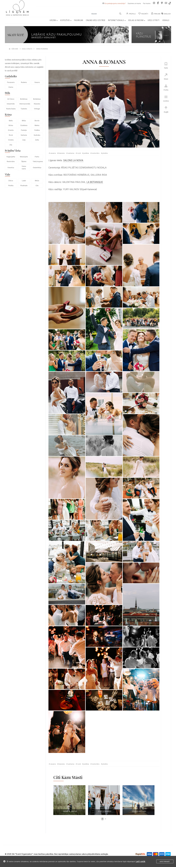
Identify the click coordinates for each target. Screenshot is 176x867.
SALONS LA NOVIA (73, 160)
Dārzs (11, 181)
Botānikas (37, 99)
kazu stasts (27, 49)
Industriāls (11, 104)
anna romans (42, 49)
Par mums (146, 3)
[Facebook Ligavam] (158, 3)
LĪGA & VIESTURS (105, 811)
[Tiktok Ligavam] (170, 3)
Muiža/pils (24, 157)
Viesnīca (10, 168)
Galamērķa (37, 168)
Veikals (165, 20)
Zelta (37, 140)
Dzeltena (23, 125)
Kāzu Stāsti (153, 20)
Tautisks (24, 109)
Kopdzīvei (65, 20)
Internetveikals (116, 20)
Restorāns (11, 161)
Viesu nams (24, 167)
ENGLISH (167, 14)
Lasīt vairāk (140, 861)
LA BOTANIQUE (95, 182)
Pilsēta (10, 185)
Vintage (37, 109)
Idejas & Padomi (135, 20)
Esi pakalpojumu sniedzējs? (115, 3)
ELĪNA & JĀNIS (139, 811)
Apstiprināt (165, 861)
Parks (37, 157)
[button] (102, 819)
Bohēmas (23, 99)
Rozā (11, 135)
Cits (37, 185)
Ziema (10, 87)
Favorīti (144, 14)
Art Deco (10, 99)
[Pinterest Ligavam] (162, 3)
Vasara (37, 82)
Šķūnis (23, 161)
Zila (10, 145)
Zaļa (24, 140)
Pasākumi (78, 20)
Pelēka (37, 130)
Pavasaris (11, 82)
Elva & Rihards (70, 811)
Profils (132, 14)
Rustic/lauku (11, 109)
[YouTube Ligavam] (166, 3)
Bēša (24, 121)
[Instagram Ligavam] (154, 3)
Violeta (11, 140)
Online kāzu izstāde (95, 20)
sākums (14, 49)
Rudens (24, 82)
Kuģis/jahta (11, 157)
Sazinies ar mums (134, 3)
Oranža (11, 130)
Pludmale (23, 185)
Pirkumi (157, 14)
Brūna (11, 125)
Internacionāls (24, 104)
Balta (11, 121)
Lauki (24, 181)
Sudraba (37, 135)
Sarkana (24, 135)
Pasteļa (24, 130)
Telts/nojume (38, 161)
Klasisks (37, 104)
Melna (37, 125)
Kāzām (53, 20)
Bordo (37, 121)
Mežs (37, 181)
